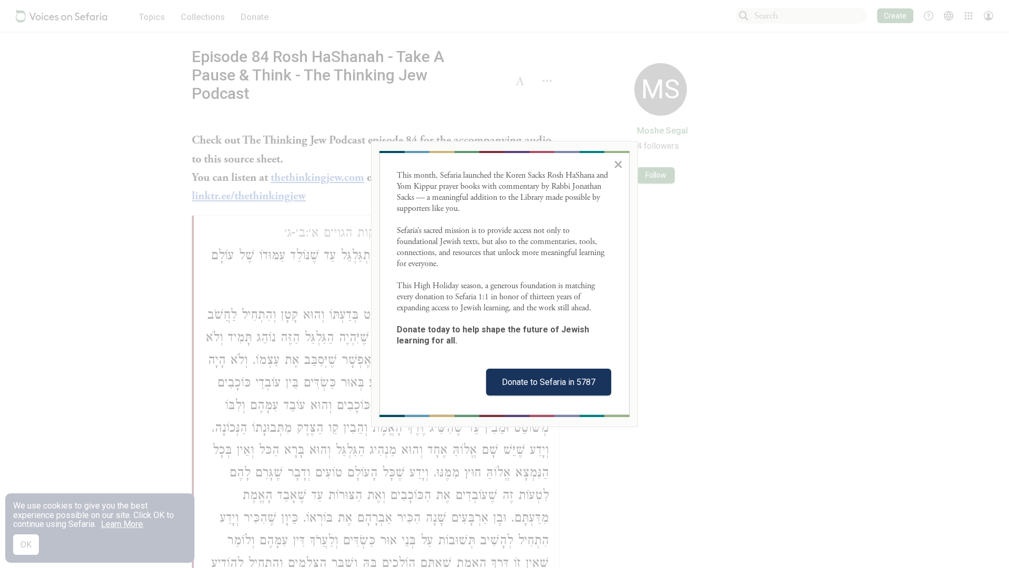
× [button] (618, 164)
